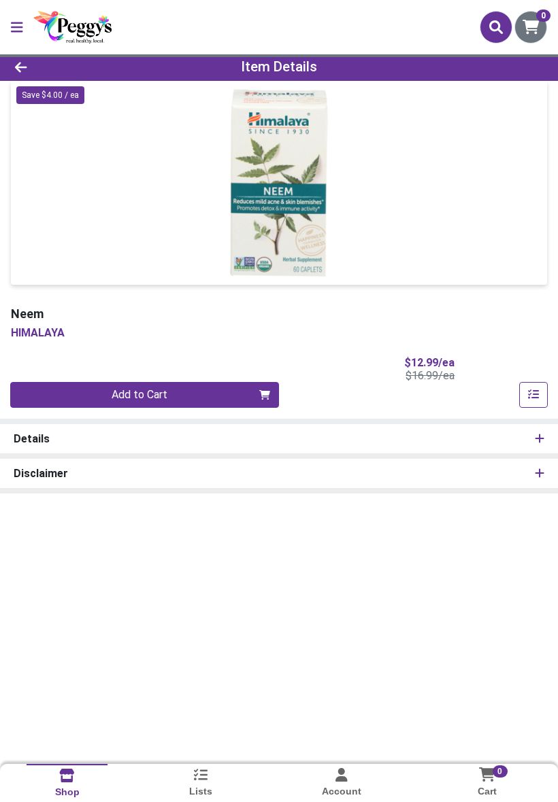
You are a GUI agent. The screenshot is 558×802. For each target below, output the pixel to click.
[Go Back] (78, 66)
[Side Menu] (17, 27)
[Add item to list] (533, 395)
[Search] (496, 27)
